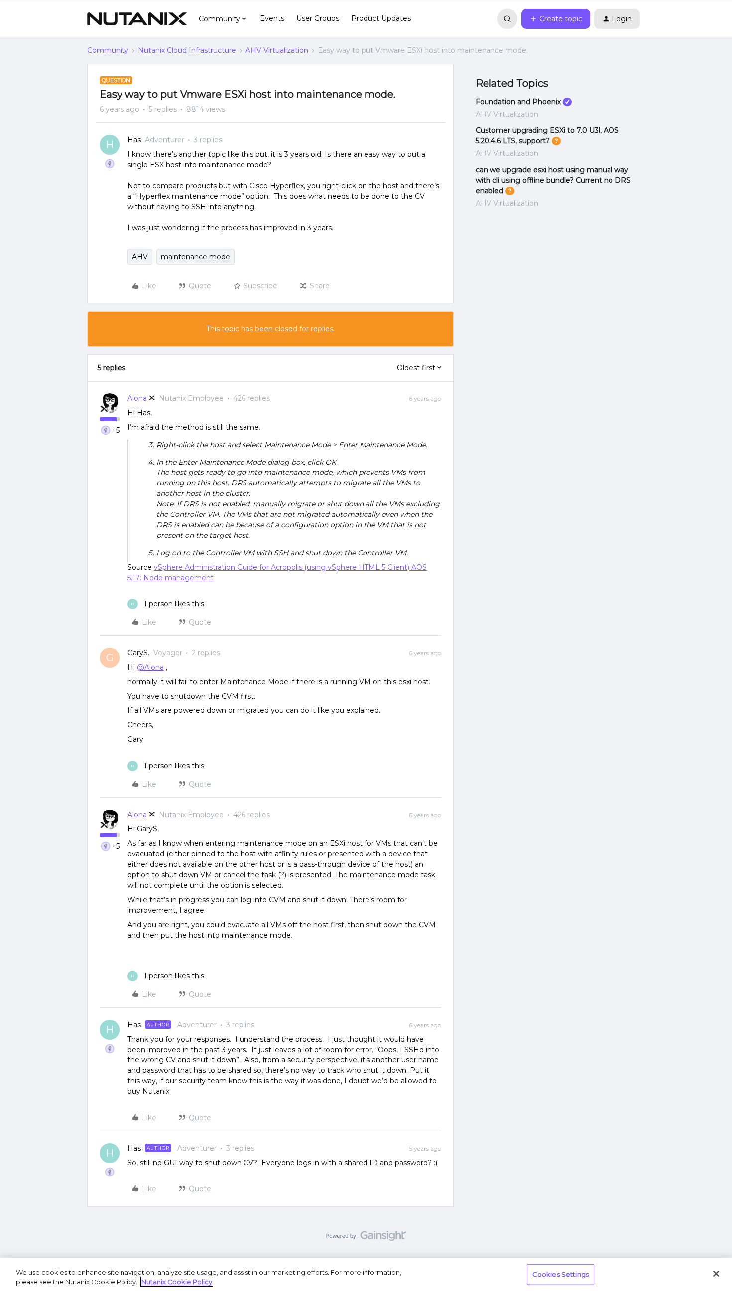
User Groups (317, 18)
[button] (555, 19)
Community (107, 50)
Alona (137, 398)
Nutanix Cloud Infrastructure (187, 50)
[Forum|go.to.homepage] (137, 19)
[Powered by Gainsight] (366, 1238)
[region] (366, 1275)
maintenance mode (195, 256)
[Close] (716, 1274)
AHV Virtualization (276, 50)
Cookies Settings (560, 1274)
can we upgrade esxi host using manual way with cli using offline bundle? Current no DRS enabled (553, 180)
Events (272, 18)
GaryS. (138, 652)
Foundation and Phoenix (518, 101)
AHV (140, 256)
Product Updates (381, 18)
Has (134, 139)
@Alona (150, 667)
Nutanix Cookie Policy (176, 1282)
